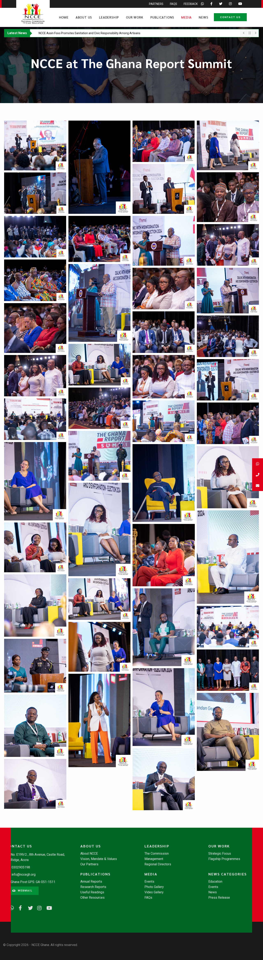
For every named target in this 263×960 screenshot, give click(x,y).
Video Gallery (154, 892)
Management (153, 859)
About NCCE (89, 853)
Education (215, 881)
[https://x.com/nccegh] (29, 907)
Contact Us (230, 17)
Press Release (219, 897)
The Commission (156, 853)
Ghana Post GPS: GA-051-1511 (33, 882)
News (203, 17)
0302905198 (21, 867)
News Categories (227, 874)
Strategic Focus (219, 853)
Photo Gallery (154, 887)
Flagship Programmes (224, 859)
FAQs (173, 4)
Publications (162, 17)
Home (64, 17)
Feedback (191, 4)
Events (149, 881)
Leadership (109, 17)
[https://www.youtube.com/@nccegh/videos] (47, 907)
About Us (84, 17)
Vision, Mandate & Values (98, 859)
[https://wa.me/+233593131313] (10, 907)
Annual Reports (91, 881)
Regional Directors (157, 864)
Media (186, 17)
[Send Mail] (257, 485)
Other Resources (92, 897)
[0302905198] (257, 474)
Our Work (134, 17)
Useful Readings (92, 892)
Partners (156, 4)
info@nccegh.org (24, 874)
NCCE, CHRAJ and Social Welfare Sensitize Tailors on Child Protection (83, 33)
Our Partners (89, 864)
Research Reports (93, 887)
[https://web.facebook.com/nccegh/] (19, 907)
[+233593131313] (257, 463)
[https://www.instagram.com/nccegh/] (38, 907)
